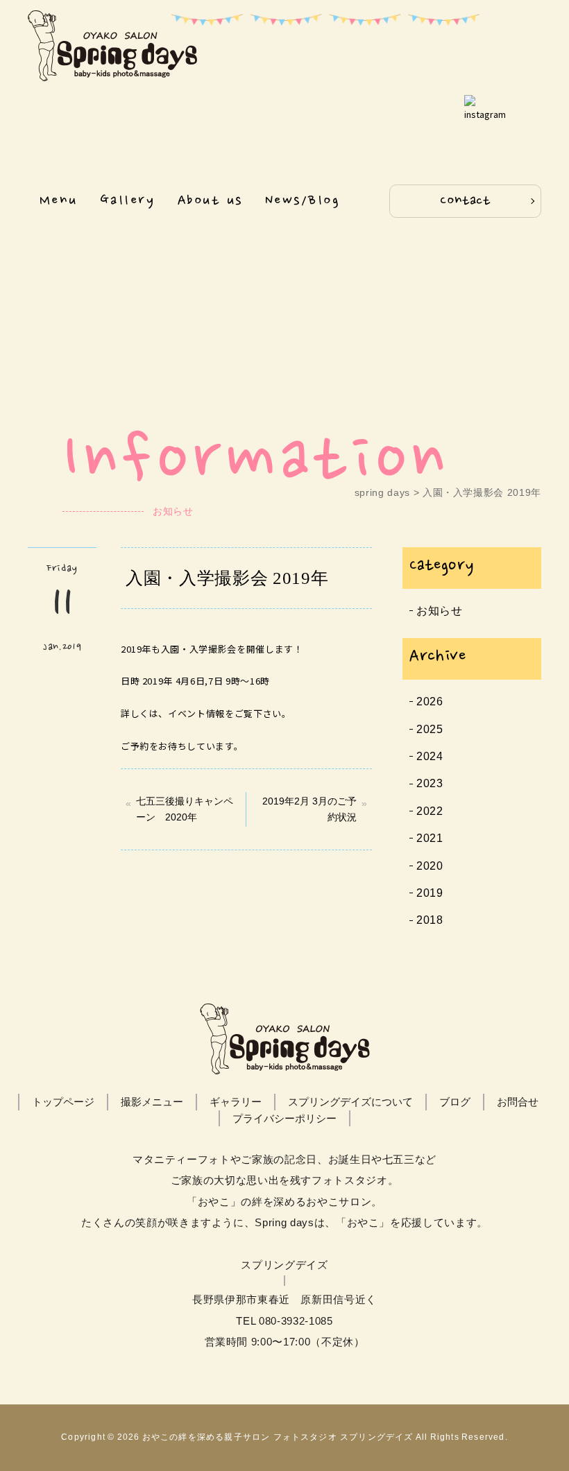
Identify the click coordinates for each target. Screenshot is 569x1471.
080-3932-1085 (295, 1321)
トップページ (63, 1102)
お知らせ (439, 611)
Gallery (127, 201)
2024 (429, 756)
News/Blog (302, 201)
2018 (429, 920)
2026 (429, 701)
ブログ (454, 1102)
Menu (59, 201)
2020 (429, 866)
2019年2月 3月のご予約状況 (309, 809)
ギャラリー (236, 1102)
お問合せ (517, 1102)
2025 (429, 729)
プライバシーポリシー (284, 1118)
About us (210, 201)
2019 (429, 893)
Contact (465, 200)
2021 (429, 838)
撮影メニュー (152, 1102)
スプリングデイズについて (350, 1102)
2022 (429, 811)
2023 (429, 783)
